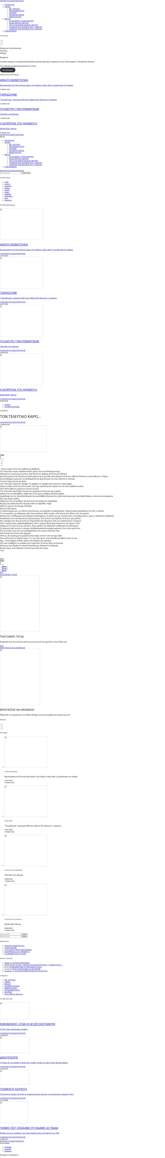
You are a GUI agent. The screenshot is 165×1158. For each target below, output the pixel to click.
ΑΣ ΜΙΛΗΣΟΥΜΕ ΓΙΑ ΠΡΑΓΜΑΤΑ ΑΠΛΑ (25, 967)
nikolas (7, 963)
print (6, 198)
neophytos (8, 971)
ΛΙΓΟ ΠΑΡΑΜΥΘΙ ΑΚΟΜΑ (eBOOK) (23, 25)
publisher (7, 194)
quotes (6, 192)
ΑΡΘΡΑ (7, 7)
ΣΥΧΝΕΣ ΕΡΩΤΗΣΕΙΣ (21, 963)
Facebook (7, 1147)
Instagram (7, 1151)
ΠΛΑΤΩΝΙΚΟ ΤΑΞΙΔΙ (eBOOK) (21, 21)
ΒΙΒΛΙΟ (7, 984)
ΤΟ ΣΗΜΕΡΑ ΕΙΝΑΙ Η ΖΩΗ (15, 954)
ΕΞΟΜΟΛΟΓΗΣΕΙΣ (16, 15)
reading (7, 188)
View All (16, 75)
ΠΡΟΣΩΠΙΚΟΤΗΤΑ (16, 11)
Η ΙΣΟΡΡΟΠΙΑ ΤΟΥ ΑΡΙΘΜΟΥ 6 (17, 952)
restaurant (7, 186)
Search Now (26, 173)
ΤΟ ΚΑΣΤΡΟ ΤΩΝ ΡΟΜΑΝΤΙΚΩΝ (18, 950)
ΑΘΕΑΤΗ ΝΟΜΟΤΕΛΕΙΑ (14, 946)
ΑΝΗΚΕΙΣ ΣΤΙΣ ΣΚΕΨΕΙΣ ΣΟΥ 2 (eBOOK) (25, 29)
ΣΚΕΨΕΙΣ (12, 13)
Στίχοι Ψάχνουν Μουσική (13, 994)
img (2, 559)
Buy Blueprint (8, 70)
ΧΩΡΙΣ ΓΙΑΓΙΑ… (56, 965)
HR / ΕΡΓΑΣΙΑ (14, 9)
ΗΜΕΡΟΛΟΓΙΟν (15, 17)
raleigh (6, 190)
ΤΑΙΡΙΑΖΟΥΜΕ (10, 948)
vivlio (6, 182)
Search (24, 934)
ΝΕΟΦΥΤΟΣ (9, 5)
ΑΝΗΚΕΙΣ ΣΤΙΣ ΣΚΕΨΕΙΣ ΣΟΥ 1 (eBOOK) (25, 27)
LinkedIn (7, 1149)
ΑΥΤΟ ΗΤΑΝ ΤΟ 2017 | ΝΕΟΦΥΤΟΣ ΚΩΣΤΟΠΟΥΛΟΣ (25, 965)
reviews (7, 184)
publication (8, 196)
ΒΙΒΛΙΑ (7, 19)
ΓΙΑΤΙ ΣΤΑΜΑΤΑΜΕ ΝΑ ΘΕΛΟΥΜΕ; (26, 969)
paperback (8, 200)
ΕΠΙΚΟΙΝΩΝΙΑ (10, 31)
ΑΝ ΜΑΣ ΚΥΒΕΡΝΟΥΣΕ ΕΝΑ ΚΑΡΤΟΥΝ (30, 971)
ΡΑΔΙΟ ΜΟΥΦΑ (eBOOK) (19, 23)
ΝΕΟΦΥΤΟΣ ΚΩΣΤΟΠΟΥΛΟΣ (12, 1)
